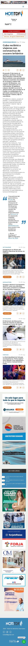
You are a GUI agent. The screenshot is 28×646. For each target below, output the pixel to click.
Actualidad (7, 247)
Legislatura (7, 282)
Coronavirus (9, 42)
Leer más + (7, 277)
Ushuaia (5, 355)
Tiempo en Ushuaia (14, 23)
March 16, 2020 (13, 238)
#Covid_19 (14, 214)
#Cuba (10, 199)
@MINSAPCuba (13, 225)
